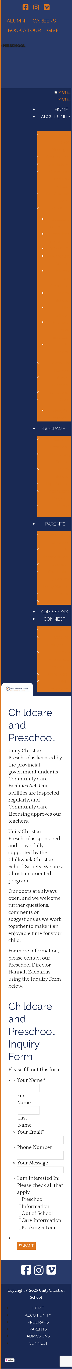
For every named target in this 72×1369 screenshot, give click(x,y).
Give (53, 30)
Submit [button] (26, 1245)
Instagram (36, 7)
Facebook (25, 7)
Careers (44, 21)
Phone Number (34, 1147)
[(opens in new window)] (10, 1360)
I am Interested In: (38, 1178)
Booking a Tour (38, 1227)
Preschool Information (35, 1203)
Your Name (31, 1080)
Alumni (17, 21)
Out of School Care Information (41, 1217)
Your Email (30, 1132)
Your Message (32, 1163)
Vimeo (47, 7)
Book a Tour (24, 30)
